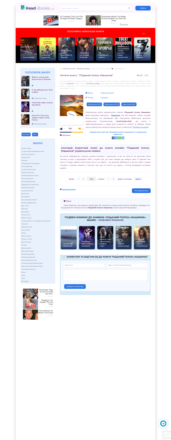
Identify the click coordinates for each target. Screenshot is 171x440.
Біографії (26, 134)
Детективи (25, 230)
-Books (40, 8)
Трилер (24, 160)
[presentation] (143, 33)
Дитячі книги (26, 242)
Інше (23, 275)
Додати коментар (75, 286)
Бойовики (25, 212)
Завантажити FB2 (129, 104)
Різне (23, 272)
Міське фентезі (27, 178)
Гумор (23, 233)
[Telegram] (123, 138)
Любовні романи (27, 187)
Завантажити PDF (94, 104)
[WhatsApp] (119, 138)
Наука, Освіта (26, 239)
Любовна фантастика (29, 175)
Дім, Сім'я (25, 206)
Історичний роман (28, 169)
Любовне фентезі (28, 257)
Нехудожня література (30, 163)
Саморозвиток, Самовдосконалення (35, 221)
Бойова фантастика (29, 260)
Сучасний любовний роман (32, 263)
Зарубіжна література (30, 184)
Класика (24, 224)
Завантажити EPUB (112, 104)
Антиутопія (25, 157)
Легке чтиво (26, 148)
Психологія (25, 215)
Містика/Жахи (26, 166)
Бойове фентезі (27, 172)
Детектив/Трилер (28, 181)
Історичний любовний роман (32, 151)
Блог (35, 134)
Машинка (70, 83)
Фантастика (26, 236)
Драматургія (26, 248)
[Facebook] (113, 138)
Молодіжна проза (28, 269)
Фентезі (24, 209)
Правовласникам (68, 189)
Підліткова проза (28, 154)
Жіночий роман (27, 251)
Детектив (25, 194)
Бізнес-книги (26, 218)
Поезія (24, 245)
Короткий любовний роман (32, 266)
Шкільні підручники (28, 203)
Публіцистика (26, 227)
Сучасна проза (27, 191)
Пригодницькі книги (29, 200)
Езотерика (25, 197)
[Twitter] (116, 138)
